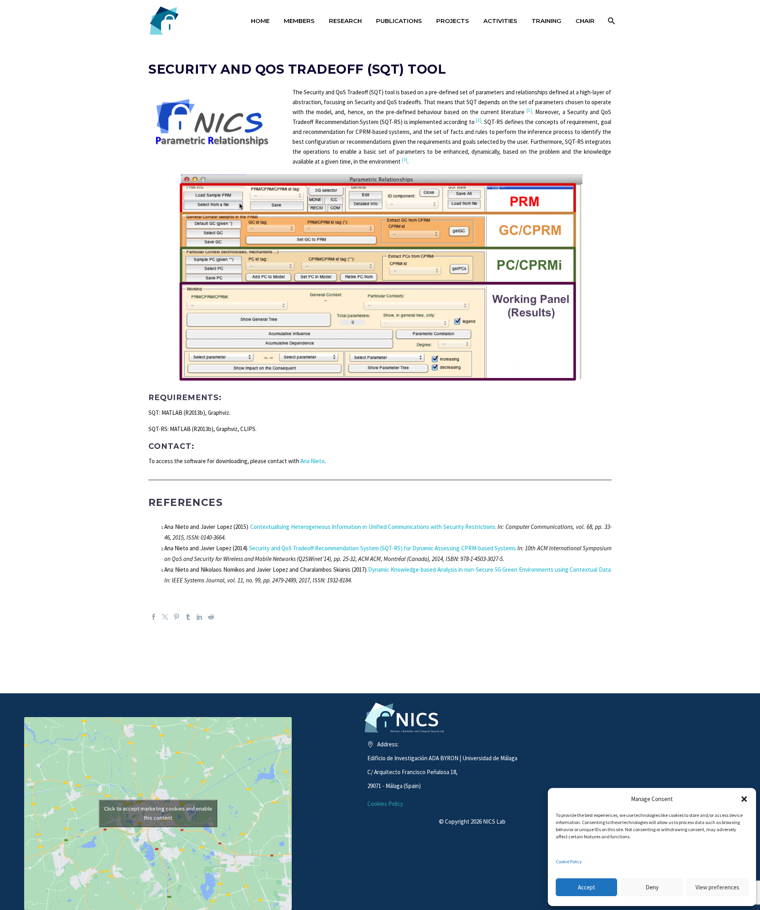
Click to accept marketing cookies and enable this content (158, 813)
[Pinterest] (176, 617)
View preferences (717, 887)
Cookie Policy (569, 861)
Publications (399, 21)
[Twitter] (165, 617)
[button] (744, 799)
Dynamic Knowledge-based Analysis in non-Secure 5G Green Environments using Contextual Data (489, 569)
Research (345, 21)
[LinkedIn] (199, 617)
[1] (529, 110)
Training (546, 21)
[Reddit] (211, 617)
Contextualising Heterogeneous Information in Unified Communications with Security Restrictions (373, 526)
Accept (586, 887)
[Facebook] (153, 617)
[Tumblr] (188, 617)
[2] (478, 120)
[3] (404, 159)
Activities (500, 21)
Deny (652, 887)
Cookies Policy (385, 803)
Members (299, 21)
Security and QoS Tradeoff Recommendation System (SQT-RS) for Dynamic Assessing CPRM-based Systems (382, 548)
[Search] (610, 21)
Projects (452, 21)
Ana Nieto (312, 461)
